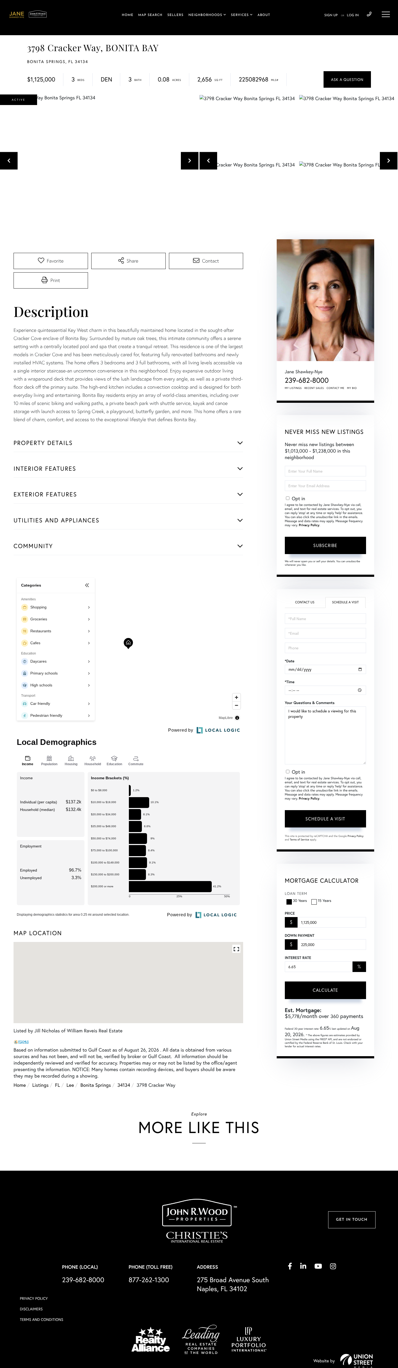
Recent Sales (314, 388)
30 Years (300, 900)
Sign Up (331, 15)
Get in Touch (351, 1220)
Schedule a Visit (345, 602)
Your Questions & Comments (310, 702)
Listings (40, 1085)
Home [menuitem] (127, 15)
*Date (290, 661)
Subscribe (325, 545)
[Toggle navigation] (386, 14)
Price (290, 913)
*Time (290, 681)
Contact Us (304, 602)
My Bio (352, 388)
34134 (123, 1085)
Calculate (325, 990)
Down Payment (299, 935)
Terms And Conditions (41, 1319)
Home (20, 1085)
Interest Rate (298, 957)
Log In (353, 15)
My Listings (293, 388)
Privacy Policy (309, 525)
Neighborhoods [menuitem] (205, 15)
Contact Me (335, 388)
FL (57, 1085)
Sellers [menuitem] (175, 15)
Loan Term (296, 893)
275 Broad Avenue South (233, 1284)
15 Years (324, 900)
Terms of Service (299, 839)
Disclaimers (31, 1308)
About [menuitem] (263, 15)
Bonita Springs (95, 1085)
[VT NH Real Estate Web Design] (356, 1361)
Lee (70, 1085)
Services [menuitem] (240, 15)
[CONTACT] (347, 79)
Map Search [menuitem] (150, 15)
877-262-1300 (149, 1279)
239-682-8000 (369, 14)
